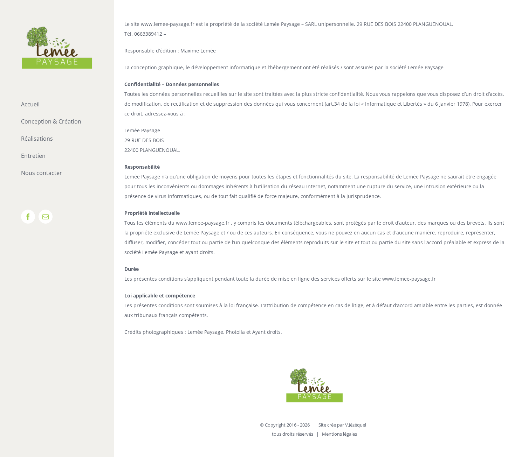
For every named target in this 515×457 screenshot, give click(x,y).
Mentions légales (339, 434)
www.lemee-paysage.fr (168, 24)
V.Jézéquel (355, 425)
